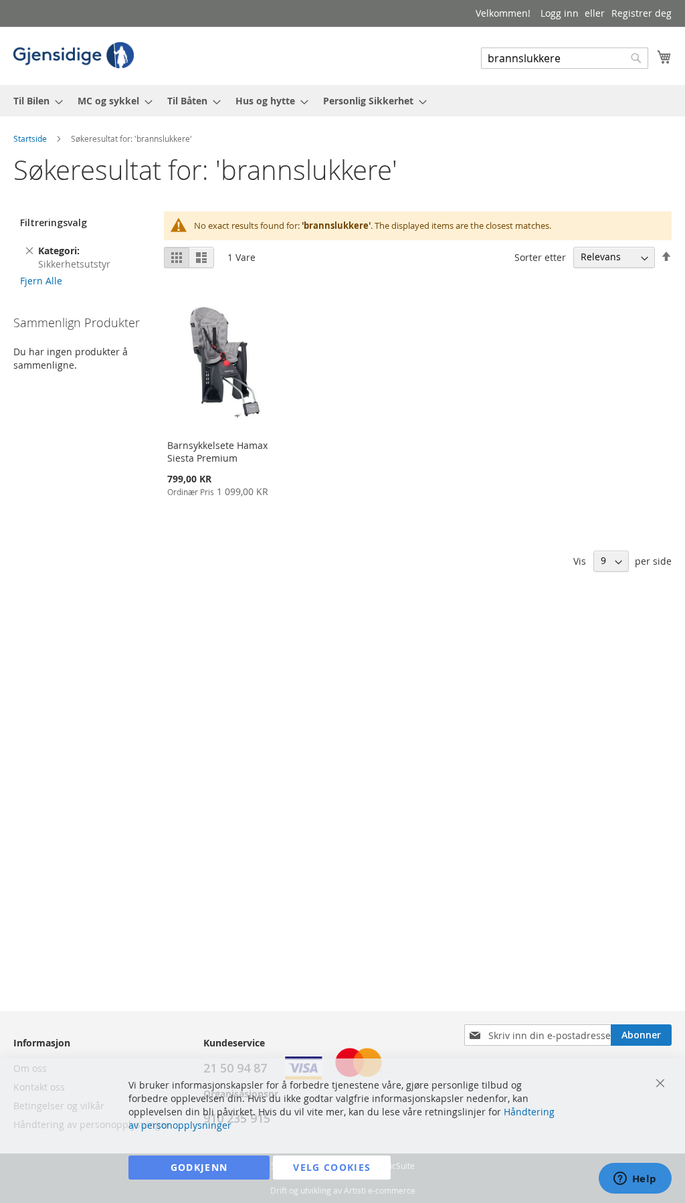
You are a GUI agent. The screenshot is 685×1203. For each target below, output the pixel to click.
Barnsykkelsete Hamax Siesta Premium (217, 451)
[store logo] (73, 55)
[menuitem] (34, 100)
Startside (31, 138)
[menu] (342, 100)
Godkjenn (199, 1167)
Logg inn (560, 13)
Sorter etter (540, 256)
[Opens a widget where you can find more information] (635, 1179)
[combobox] (564, 58)
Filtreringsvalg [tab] (53, 222)
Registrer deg (641, 13)
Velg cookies (332, 1167)
